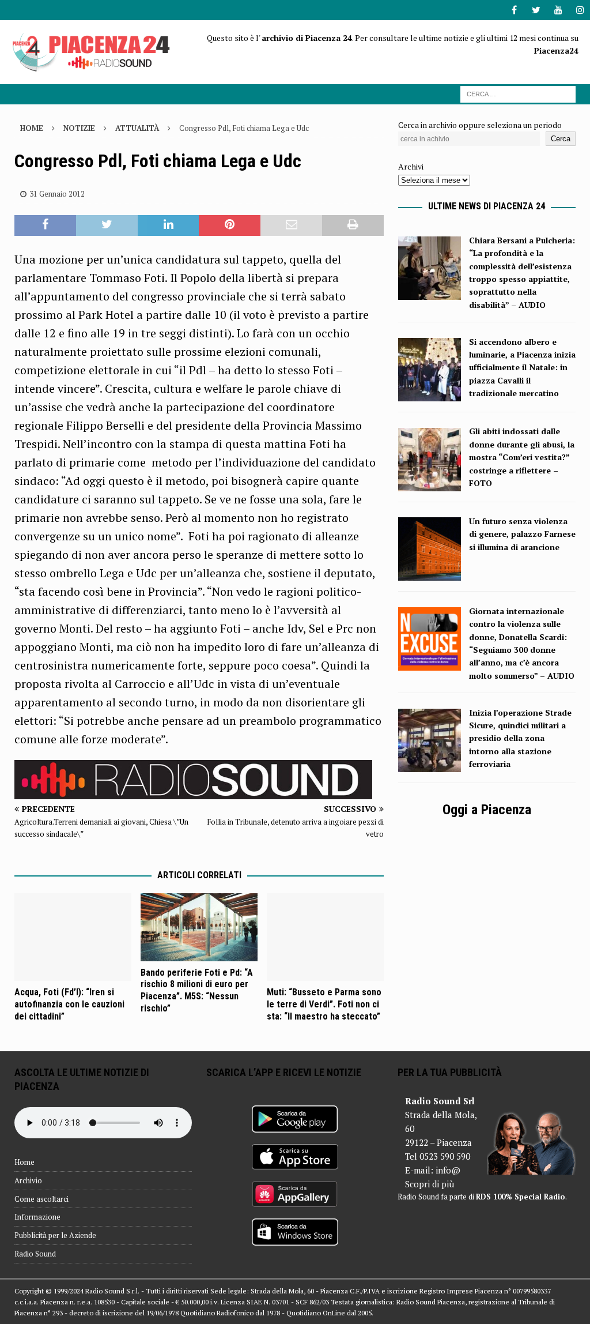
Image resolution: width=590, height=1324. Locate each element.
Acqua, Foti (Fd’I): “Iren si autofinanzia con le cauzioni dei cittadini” (69, 1004)
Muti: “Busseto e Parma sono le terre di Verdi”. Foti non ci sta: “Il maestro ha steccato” (324, 1004)
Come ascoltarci (41, 1199)
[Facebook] (514, 10)
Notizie (79, 128)
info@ (448, 1170)
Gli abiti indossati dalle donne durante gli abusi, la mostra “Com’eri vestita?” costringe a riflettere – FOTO (521, 457)
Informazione (37, 1217)
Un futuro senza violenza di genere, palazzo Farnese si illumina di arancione (522, 534)
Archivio (28, 1180)
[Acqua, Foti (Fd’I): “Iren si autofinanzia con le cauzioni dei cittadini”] (72, 937)
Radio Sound (35, 1253)
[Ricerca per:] (518, 93)
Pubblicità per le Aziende (55, 1235)
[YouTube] (558, 10)
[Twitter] (536, 10)
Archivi (410, 166)
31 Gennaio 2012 (57, 194)
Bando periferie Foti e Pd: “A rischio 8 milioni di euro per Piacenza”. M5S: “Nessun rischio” (197, 990)
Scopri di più (429, 1184)
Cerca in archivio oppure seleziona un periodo (480, 124)
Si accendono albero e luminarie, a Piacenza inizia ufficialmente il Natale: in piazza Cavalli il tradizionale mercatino (522, 367)
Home (24, 1162)
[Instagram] (580, 10)
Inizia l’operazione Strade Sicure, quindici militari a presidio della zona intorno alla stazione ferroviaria (520, 738)
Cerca (560, 138)
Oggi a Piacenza (486, 810)
